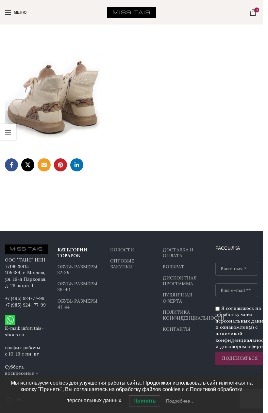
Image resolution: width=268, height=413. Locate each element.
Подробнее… (180, 401)
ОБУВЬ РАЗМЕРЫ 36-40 (77, 287)
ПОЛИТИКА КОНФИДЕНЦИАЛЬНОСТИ (184, 315)
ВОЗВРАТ (173, 267)
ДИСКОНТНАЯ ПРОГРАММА (180, 281)
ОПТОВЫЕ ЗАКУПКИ (122, 264)
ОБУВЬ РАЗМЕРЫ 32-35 (77, 270)
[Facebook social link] (11, 164)
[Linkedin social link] (76, 164)
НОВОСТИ (122, 250)
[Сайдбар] (8, 132)
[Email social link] (44, 164)
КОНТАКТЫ (176, 329)
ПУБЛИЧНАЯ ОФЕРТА (177, 298)
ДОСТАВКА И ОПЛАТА (178, 253)
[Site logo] (131, 12)
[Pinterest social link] (60, 164)
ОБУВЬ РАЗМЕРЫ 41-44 (77, 304)
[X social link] (27, 164)
